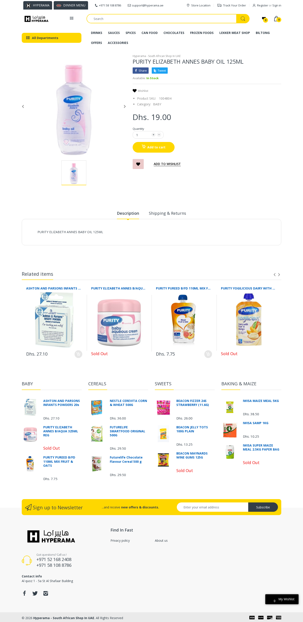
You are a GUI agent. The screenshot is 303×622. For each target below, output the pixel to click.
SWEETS (163, 384)
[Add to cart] (78, 354)
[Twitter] (35, 594)
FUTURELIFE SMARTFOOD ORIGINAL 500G (127, 431)
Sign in (276, 5)
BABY (157, 104)
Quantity (138, 129)
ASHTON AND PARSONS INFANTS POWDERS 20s (54, 288)
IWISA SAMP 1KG (255, 423)
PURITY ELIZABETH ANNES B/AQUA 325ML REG (119, 288)
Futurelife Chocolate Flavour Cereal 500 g (126, 459)
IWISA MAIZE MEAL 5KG (261, 401)
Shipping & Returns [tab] (167, 213)
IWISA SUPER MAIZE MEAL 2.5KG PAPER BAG (261, 447)
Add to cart (156, 147)
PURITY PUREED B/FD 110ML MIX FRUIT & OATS (184, 288)
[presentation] (274, 274)
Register (262, 5)
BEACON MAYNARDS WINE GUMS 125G (192, 455)
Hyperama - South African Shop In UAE (157, 56)
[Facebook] (24, 594)
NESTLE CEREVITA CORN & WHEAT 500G (128, 403)
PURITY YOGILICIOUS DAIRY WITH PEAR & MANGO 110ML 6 (249, 288)
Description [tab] (128, 213)
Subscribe (263, 507)
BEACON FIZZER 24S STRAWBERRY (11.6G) (192, 403)
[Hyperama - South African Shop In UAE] (35, 19)
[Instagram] (45, 594)
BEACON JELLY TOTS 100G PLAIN (192, 429)
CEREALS (97, 384)
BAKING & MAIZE (238, 384)
